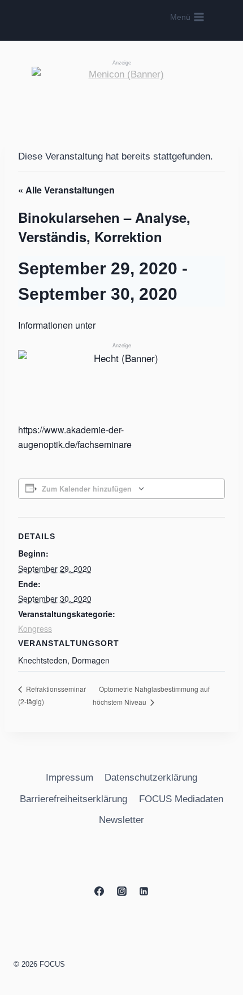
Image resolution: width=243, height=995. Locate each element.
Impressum (69, 777)
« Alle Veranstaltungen (66, 189)
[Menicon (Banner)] (121, 92)
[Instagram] (121, 891)
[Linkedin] (143, 891)
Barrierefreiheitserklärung (73, 799)
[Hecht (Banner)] (121, 369)
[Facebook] (99, 891)
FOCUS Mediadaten (181, 799)
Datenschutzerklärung (151, 777)
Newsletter (121, 820)
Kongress (35, 628)
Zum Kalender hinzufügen (87, 489)
